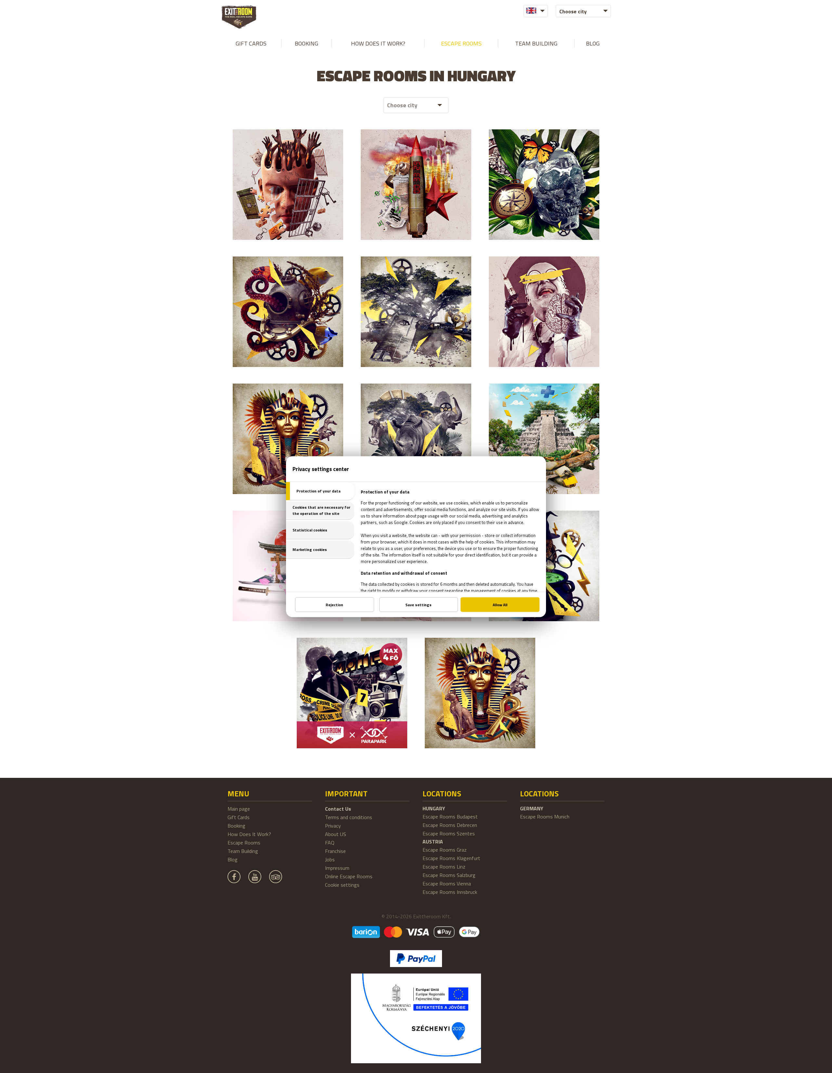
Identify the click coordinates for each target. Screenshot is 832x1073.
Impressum (337, 868)
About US (335, 834)
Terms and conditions (348, 817)
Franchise (335, 851)
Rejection (334, 604)
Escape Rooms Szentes (448, 833)
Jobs (330, 859)
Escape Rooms (461, 43)
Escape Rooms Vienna (446, 883)
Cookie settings (342, 885)
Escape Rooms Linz (443, 866)
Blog (593, 43)
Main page (239, 809)
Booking (306, 43)
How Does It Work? (378, 43)
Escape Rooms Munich (544, 816)
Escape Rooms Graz (444, 850)
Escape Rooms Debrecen (449, 825)
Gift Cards (251, 43)
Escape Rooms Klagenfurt (451, 858)
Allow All (500, 604)
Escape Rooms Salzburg (448, 875)
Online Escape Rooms (348, 876)
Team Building (536, 43)
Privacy (333, 826)
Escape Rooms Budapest (450, 816)
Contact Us (338, 809)
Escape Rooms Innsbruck (449, 892)
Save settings (418, 604)
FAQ (329, 842)
